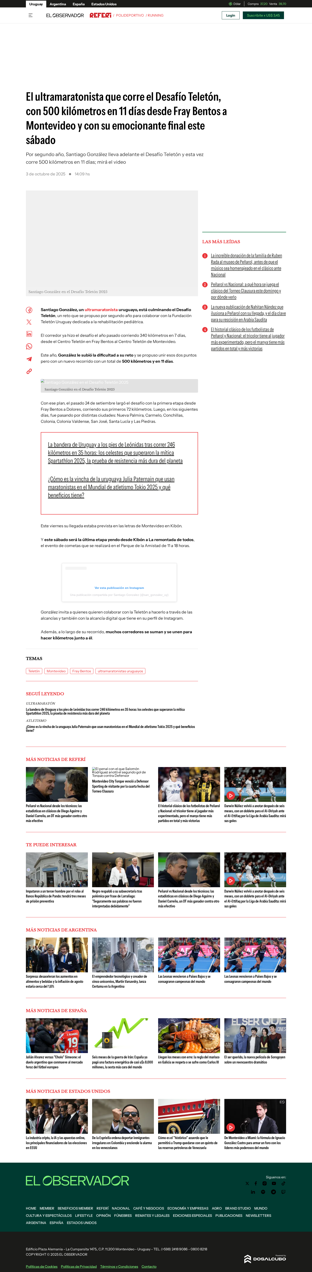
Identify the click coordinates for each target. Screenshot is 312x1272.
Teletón (34, 671)
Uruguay (36, 4)
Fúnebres (123, 1215)
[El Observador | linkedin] (253, 1191)
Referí (102, 1208)
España (79, 4)
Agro (217, 1208)
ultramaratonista (101, 309)
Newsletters (258, 1215)
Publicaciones (228, 1215)
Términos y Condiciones (119, 1266)
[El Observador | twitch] (283, 1191)
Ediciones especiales (192, 1215)
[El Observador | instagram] (265, 1183)
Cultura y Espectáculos (49, 1215)
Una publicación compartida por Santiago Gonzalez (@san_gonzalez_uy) (119, 595)
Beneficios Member (75, 1208)
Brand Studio (238, 1208)
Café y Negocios (148, 1208)
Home (31, 1208)
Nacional (121, 1208)
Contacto (149, 1266)
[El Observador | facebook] (255, 1183)
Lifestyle (84, 1215)
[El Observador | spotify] (263, 1191)
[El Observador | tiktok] (283, 1183)
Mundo (260, 1208)
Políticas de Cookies (42, 1266)
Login (230, 15)
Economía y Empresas (187, 1208)
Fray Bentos (81, 671)
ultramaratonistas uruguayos (120, 671)
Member (47, 1208)
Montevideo (56, 671)
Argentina (58, 4)
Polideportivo (130, 15)
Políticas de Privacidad (79, 1266)
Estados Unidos (104, 4)
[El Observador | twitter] (247, 1183)
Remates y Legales (152, 1215)
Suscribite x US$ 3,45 (263, 15)
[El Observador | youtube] (274, 1183)
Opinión (103, 1215)
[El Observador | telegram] (273, 1191)
